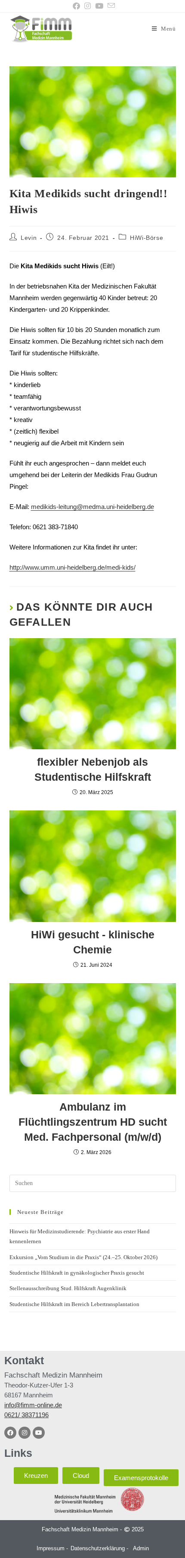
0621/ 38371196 (26, 1414)
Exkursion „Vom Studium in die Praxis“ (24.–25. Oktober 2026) (83, 1257)
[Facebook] (10, 1433)
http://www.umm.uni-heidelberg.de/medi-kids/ (72, 567)
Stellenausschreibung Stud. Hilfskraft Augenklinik (67, 1288)
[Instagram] (24, 1433)
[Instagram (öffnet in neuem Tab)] (87, 6)
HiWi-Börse (146, 237)
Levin (29, 237)
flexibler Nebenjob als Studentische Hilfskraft (92, 769)
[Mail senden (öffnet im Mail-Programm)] (110, 6)
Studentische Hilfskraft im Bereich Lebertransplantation (74, 1304)
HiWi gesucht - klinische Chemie (92, 942)
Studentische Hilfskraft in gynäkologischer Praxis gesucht (76, 1272)
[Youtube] (39, 1433)
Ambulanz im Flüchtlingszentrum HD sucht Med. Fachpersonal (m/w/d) (92, 1122)
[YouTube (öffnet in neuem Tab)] (99, 6)
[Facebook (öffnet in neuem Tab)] (76, 6)
